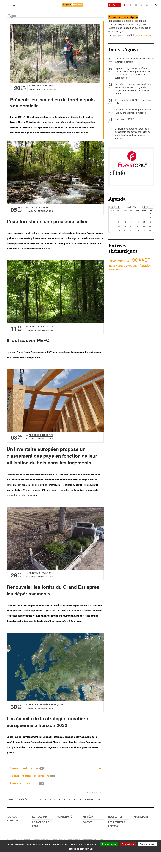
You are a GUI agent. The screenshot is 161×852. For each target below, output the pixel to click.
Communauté (64, 816)
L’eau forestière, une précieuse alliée (48, 221)
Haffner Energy (115, 260)
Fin (98, 799)
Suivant (88, 799)
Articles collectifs (41, 435)
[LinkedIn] (141, 5)
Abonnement (141, 816)
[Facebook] (130, 5)
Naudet (145, 265)
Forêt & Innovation (40, 572)
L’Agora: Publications (22, 783)
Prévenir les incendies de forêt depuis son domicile (52, 102)
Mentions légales (25, 839)
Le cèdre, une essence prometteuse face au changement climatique (133, 111)
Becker (120, 269)
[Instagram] (147, 5)
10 (79, 799)
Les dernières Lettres (116, 824)
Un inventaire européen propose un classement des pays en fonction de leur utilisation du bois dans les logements (52, 456)
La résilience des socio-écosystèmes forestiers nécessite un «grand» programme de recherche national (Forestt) (133, 88)
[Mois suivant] (145, 207)
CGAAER (141, 260)
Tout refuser (128, 844)
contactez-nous (144, 35)
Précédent (25, 799)
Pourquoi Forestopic (13, 818)
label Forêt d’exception (123, 265)
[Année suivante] (150, 207)
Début (12, 799)
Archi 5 (127, 260)
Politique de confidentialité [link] (81, 848)
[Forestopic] (72, 5)
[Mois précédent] (117, 207)
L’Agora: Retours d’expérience (28, 775)
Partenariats (40, 816)
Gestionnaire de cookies (92, 839)
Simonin (112, 269)
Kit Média (88, 816)
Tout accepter (109, 844)
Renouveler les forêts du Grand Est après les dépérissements (53, 590)
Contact (87, 822)
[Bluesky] (136, 5)
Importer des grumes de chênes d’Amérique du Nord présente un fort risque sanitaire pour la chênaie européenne (133, 73)
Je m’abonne (114, 4)
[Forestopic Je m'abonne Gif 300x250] (131, 166)
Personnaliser (147, 844)
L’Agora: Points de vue (23, 768)
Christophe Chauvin (41, 326)
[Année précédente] (112, 207)
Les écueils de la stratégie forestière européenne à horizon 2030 (47, 721)
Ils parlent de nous (40, 824)
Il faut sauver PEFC (28, 340)
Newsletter (115, 816)
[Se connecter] (124, 5)
